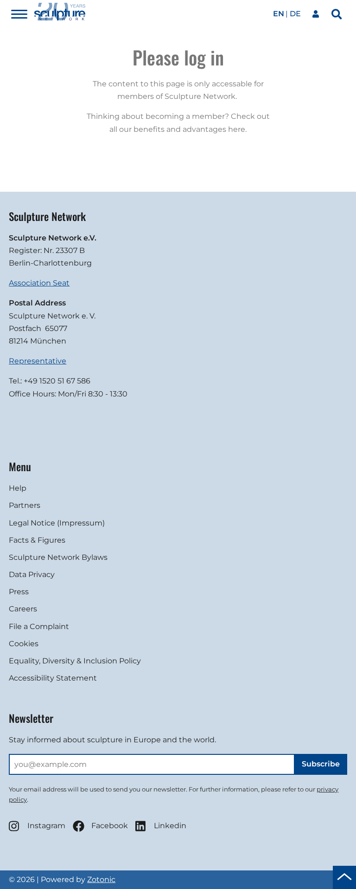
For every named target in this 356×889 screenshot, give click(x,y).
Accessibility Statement (53, 678)
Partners (24, 505)
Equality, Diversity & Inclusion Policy (75, 660)
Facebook (109, 825)
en (278, 13)
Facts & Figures (37, 540)
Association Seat (39, 283)
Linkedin (170, 825)
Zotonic (101, 879)
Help (17, 488)
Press (19, 591)
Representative (37, 361)
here (236, 129)
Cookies (23, 643)
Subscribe (321, 763)
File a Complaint (39, 626)
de (295, 13)
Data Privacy (32, 574)
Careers (23, 608)
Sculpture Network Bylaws (58, 557)
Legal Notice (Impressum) (57, 523)
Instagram (46, 825)
